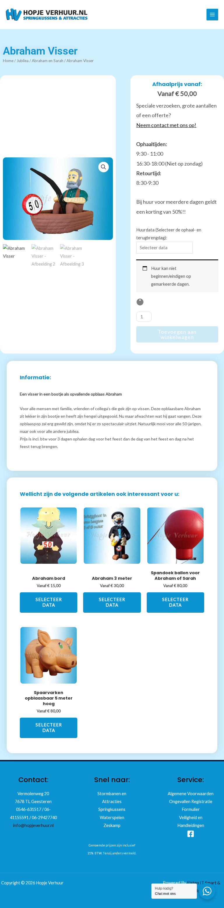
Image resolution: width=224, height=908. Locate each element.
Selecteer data (49, 602)
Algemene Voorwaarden (191, 793)
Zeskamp (112, 825)
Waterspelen (112, 817)
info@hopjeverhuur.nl (33, 825)
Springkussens (111, 809)
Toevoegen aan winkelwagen (177, 334)
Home (8, 60)
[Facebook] (190, 833)
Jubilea (23, 60)
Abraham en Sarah (47, 60)
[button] (103, 167)
